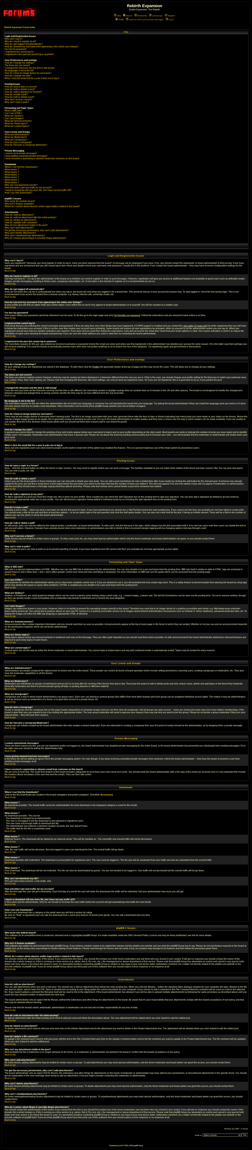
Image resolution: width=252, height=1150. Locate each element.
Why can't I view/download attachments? (25, 235)
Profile (121, 19)
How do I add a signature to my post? (23, 92)
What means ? (12, 169)
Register (171, 16)
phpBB (120, 1145)
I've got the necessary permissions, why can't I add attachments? (37, 230)
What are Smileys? (14, 116)
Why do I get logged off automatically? (24, 44)
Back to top (10, 271)
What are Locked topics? (17, 126)
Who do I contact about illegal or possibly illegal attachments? (35, 238)
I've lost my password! (15, 49)
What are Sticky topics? (16, 123)
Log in (171, 19)
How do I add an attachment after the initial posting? (30, 217)
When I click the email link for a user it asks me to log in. (32, 78)
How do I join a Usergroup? (18, 142)
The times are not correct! (17, 65)
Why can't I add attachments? (19, 227)
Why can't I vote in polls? (17, 102)
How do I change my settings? (20, 62)
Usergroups (157, 16)
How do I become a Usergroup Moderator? (26, 145)
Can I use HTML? (13, 113)
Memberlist (142, 16)
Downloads (106, 795)
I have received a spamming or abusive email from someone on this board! (42, 158)
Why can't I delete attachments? (20, 233)
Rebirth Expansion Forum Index (19, 27)
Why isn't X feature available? (19, 203)
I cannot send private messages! (21, 153)
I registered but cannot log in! (19, 51)
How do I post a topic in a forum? (21, 86)
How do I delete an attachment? (20, 220)
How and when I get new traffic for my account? (28, 187)
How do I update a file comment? (21, 222)
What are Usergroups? (16, 139)
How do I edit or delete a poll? (19, 97)
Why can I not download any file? (21, 185)
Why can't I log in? (14, 39)
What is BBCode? (13, 110)
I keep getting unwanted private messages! (26, 156)
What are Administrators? (17, 134)
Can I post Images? (14, 118)
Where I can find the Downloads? (21, 167)
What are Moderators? (16, 137)
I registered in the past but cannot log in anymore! (29, 54)
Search (129, 16)
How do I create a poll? (16, 94)
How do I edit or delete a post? (20, 89)
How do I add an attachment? (19, 215)
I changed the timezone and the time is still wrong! (29, 68)
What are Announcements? (18, 121)
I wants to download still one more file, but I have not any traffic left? (38, 190)
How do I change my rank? (18, 75)
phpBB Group (90, 935)
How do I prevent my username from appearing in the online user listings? (41, 46)
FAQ (119, 16)
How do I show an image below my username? (28, 73)
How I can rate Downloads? (18, 192)
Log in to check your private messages (146, 19)
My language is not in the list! (19, 70)
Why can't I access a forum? (18, 99)
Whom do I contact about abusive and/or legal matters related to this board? (42, 206)
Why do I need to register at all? (20, 41)
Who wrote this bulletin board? (20, 201)
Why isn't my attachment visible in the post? (26, 225)
